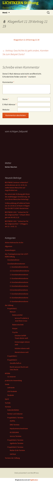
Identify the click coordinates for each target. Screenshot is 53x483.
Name (5, 99)
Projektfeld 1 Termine (15, 417)
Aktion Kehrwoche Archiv (14, 242)
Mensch (13, 312)
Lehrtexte (11, 387)
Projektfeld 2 (12, 356)
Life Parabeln (12, 391)
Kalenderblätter (13, 410)
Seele (7, 384)
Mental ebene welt (21, 352)
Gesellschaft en (15, 363)
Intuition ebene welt (22, 348)
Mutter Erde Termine (17, 450)
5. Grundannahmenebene (19, 286)
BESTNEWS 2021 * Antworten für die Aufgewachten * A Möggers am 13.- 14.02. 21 (16, 224)
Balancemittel (17, 315)
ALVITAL (12, 421)
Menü (4, 12)
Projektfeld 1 (12, 308)
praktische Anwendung (13, 380)
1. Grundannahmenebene (19, 267)
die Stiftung (9, 305)
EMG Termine (14, 425)
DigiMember (34, 480)
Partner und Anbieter (15, 414)
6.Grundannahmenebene (19, 290)
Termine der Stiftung (12, 458)
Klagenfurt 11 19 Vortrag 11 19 (26, 40)
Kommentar (8, 82)
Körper (15, 328)
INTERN (7, 373)
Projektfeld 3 (12, 360)
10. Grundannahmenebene (19, 271)
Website (5, 109)
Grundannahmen (13, 260)
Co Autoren (11, 377)
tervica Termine (15, 436)
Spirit (7, 399)
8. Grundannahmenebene (19, 297)
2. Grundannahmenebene (19, 274)
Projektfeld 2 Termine (15, 440)
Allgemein (8, 246)
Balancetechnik (18, 324)
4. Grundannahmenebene (19, 282)
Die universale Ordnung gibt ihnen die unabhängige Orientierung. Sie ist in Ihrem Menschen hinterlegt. (17, 196)
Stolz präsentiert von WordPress (26, 473)
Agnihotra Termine (16, 443)
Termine (8, 407)
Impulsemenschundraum (19, 428)
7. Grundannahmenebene (19, 294)
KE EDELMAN (14, 432)
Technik (7, 403)
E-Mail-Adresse (9, 104)
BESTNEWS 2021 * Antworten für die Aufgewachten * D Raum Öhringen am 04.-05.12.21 (17, 214)
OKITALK (13, 454)
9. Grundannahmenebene (19, 301)
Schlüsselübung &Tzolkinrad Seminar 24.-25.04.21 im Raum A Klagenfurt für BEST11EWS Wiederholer (17, 205)
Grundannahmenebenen (16, 264)
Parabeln (10, 395)
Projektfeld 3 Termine (15, 447)
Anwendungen (10, 250)
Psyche (15, 332)
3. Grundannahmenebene (19, 278)
